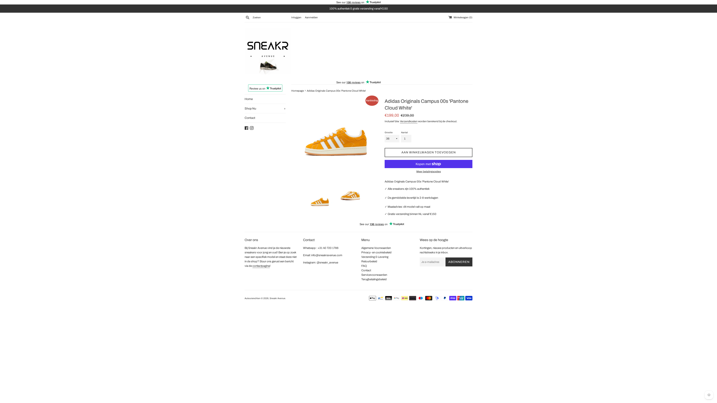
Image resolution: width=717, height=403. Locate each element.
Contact (250, 117)
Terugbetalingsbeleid (374, 279)
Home (249, 99)
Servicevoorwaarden (374, 274)
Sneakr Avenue (277, 298)
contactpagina (261, 265)
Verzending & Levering (374, 256)
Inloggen (296, 17)
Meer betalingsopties (428, 171)
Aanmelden (311, 17)
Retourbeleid (369, 261)
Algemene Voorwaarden (376, 247)
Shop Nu (265, 108)
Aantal (404, 132)
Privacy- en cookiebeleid (376, 252)
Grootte (389, 132)
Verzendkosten (409, 121)
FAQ (364, 265)
